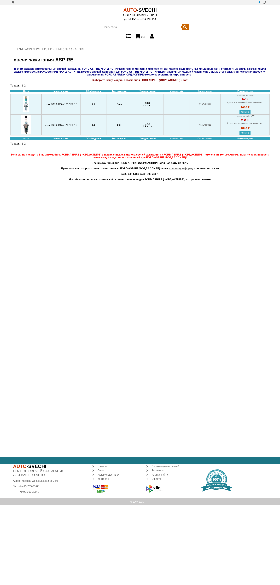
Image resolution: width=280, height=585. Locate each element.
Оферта (156, 479)
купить (245, 112)
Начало (102, 466)
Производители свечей (165, 466)
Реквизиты (158, 470)
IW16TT (245, 119)
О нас (101, 470)
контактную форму (181, 168)
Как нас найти (160, 474)
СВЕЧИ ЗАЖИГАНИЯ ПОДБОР (33, 49)
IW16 (245, 99)
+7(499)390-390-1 (28, 491)
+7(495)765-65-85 (28, 486)
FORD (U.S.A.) (63, 49)
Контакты (103, 479)
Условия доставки (108, 474)
